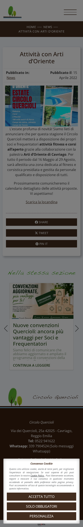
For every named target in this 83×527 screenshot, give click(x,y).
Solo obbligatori (41, 506)
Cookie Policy (37, 475)
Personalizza (41, 516)
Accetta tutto (41, 496)
